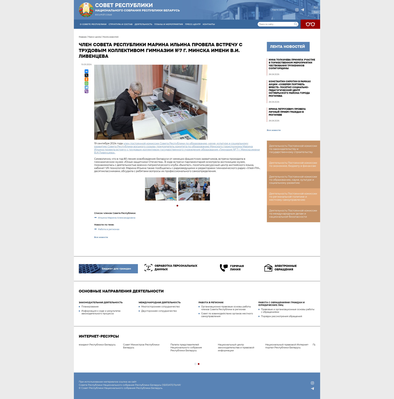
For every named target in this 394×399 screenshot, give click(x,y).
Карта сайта (278, 9)
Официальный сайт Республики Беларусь (242, 346)
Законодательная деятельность (101, 302)
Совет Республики (137, 7)
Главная (82, 37)
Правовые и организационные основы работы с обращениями (287, 311)
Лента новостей (111, 37)
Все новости (101, 237)
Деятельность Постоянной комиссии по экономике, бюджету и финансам (293, 164)
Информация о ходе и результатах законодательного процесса (101, 312)
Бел (316, 12)
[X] (86, 75)
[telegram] (302, 10)
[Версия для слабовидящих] (310, 24)
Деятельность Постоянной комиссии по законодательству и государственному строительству (293, 149)
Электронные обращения (286, 267)
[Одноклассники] (86, 79)
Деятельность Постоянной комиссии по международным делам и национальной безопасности (293, 213)
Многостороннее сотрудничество (160, 306)
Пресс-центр (193, 24)
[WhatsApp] (86, 83)
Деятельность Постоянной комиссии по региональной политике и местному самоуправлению (293, 196)
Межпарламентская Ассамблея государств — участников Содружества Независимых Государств (289, 349)
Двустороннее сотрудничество (159, 311)
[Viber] (86, 91)
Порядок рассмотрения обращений (281, 316)
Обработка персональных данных (176, 267)
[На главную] (86, 9)
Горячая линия (237, 267)
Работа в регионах (108, 229)
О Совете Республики (93, 24)
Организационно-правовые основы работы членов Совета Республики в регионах (226, 308)
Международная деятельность (160, 302)
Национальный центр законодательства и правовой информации (98, 347)
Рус (316, 7)
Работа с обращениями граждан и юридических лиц (281, 304)
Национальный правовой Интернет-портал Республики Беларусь (149, 346)
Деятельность (143, 24)
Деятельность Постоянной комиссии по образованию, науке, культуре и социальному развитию (293, 179)
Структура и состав (121, 24)
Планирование (90, 306)
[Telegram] (86, 87)
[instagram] (297, 10)
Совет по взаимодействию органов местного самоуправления (227, 315)
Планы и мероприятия (168, 24)
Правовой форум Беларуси (191, 344)
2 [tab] (199, 364)
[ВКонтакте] (86, 71)
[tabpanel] (160, 189)
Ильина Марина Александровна (116, 217)
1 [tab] (177, 206)
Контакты (209, 24)
